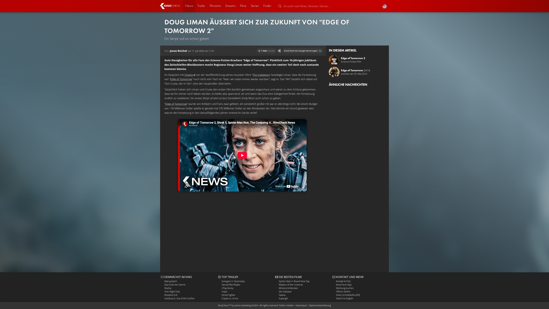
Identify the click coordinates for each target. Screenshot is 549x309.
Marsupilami (170, 281)
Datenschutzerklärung (320, 305)
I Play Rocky (227, 288)
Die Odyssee (285, 291)
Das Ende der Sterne (174, 284)
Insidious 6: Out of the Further (179, 298)
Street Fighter (228, 295)
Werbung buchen (345, 288)
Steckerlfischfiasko (231, 284)
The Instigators (261, 75)
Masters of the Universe (291, 284)
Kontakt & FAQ (343, 281)
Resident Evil (170, 295)
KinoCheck (223, 305)
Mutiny (167, 288)
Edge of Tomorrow (181, 79)
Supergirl (283, 298)
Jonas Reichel (178, 51)
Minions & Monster (288, 288)
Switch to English (344, 298)
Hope (224, 291)
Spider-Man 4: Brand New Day (294, 281)
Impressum (301, 305)
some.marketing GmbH (246, 305)
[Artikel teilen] (279, 50)
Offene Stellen (343, 291)
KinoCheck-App (344, 284)
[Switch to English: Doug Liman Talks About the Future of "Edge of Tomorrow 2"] (384, 6)
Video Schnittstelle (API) (348, 295)
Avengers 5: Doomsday (233, 281)
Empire (189, 75)
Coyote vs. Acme (230, 298)
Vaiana (282, 295)
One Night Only (172, 291)
